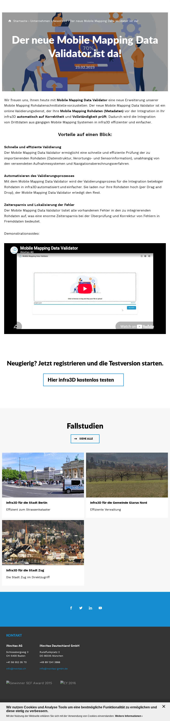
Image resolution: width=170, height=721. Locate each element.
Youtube (100, 608)
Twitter (81, 608)
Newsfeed (60, 21)
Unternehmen (40, 21)
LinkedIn (90, 608)
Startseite (20, 21)
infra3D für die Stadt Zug (25, 570)
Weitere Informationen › (129, 716)
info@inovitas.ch (16, 668)
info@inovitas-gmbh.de (54, 668)
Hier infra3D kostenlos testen (81, 380)
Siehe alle (86, 438)
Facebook (71, 608)
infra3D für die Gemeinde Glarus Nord (118, 503)
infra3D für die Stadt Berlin (26, 503)
